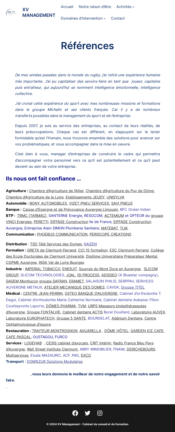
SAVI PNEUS (122, 203)
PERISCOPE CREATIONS (110, 234)
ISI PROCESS (88, 275)
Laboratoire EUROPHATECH (30, 318)
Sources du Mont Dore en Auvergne (110, 269)
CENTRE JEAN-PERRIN (43, 293)
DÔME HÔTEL (116, 330)
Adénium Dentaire (127, 318)
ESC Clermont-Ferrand (129, 250)
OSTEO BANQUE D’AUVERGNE (91, 293)
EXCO (86, 355)
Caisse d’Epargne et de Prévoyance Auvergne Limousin (70, 209)
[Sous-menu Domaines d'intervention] (104, 18)
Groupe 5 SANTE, (72, 318)
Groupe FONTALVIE (43, 312)
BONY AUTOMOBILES (48, 203)
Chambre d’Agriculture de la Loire (35, 197)
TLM (123, 228)
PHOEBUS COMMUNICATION (62, 234)
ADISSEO (109, 275)
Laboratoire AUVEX (148, 312)
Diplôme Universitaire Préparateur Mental (121, 256)
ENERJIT (69, 269)
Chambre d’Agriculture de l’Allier (56, 190)
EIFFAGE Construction (69, 221)
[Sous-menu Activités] (133, 7)
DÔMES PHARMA (61, 306)
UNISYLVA (115, 197)
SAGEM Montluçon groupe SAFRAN (36, 281)
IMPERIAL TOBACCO (42, 269)
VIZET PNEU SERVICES (89, 203)
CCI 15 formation (93, 250)
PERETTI (41, 221)
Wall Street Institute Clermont (52, 349)
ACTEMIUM (114, 215)
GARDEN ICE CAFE (147, 330)
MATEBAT (109, 228)
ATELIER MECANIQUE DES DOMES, (75, 287)
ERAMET (76, 281)
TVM (82, 306)
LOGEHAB (33, 343)
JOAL (70, 275)
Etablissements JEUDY (85, 197)
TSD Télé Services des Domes (56, 244)
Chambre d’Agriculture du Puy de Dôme (120, 190)
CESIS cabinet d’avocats (67, 343)
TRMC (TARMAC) (31, 215)
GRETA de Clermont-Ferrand (51, 250)
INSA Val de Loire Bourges (61, 262)
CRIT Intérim (100, 343)
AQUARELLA (90, 330)
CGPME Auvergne (21, 262)
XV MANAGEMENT (38, 12)
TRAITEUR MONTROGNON (54, 330)
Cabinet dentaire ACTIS (82, 312)
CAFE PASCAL (18, 337)
